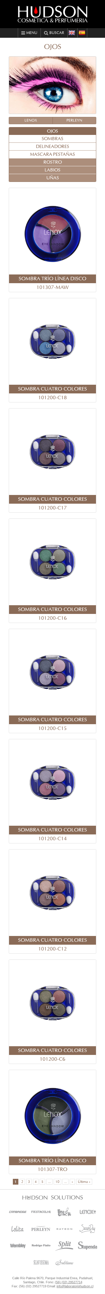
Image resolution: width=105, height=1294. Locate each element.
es (82, 32)
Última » (84, 1181)
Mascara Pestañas (52, 154)
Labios (52, 170)
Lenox (30, 120)
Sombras (52, 138)
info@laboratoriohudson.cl (75, 1286)
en (72, 32)
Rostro (52, 162)
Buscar (56, 33)
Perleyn (74, 120)
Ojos (52, 131)
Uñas (52, 178)
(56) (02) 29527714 (68, 1282)
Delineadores (52, 146)
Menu (31, 33)
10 (57, 1181)
